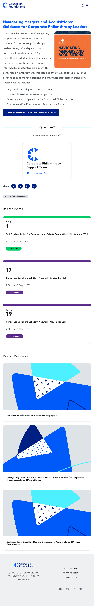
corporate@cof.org (39, 173)
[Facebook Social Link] (74, 588)
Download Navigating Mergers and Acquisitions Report (31, 112)
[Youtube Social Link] (80, 588)
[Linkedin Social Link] (60, 588)
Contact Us (70, 569)
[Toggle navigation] (86, 6)
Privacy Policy (71, 573)
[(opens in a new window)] (34, 186)
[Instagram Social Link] (67, 588)
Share (6, 186)
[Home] (14, 6)
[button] (83, 5)
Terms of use (70, 577)
